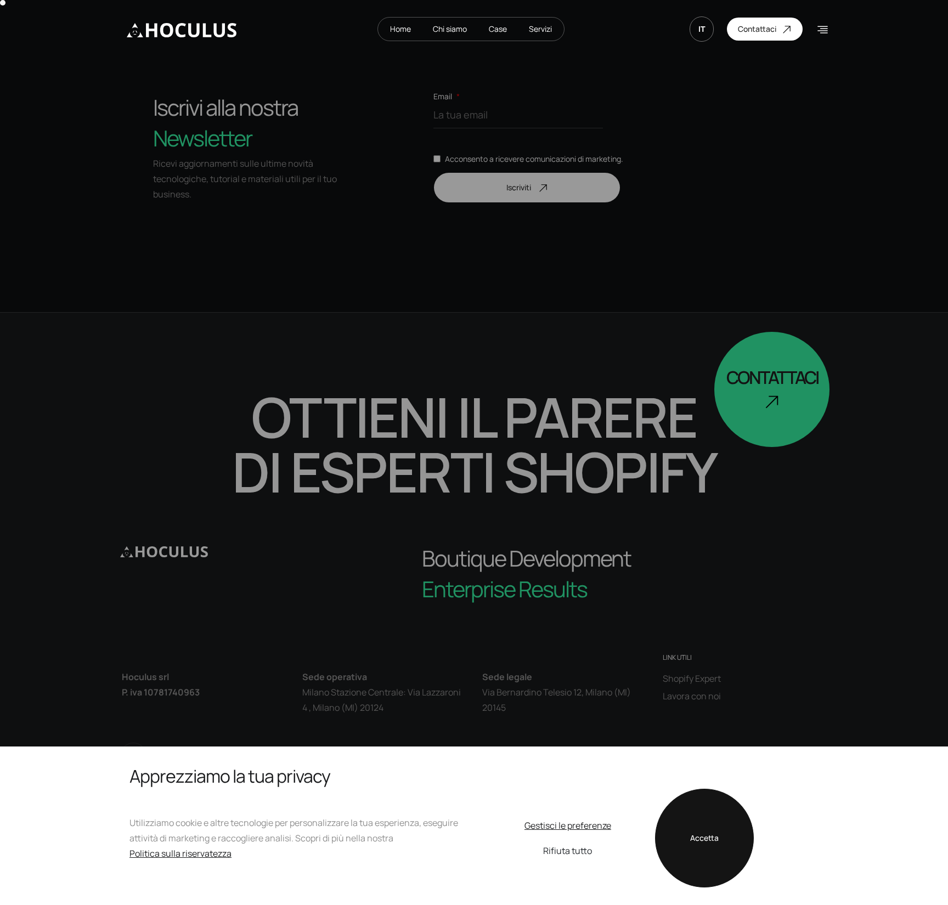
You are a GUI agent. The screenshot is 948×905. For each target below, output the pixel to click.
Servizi (540, 29)
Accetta (704, 838)
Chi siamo (450, 29)
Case (498, 29)
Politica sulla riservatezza (180, 853)
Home (400, 29)
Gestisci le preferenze (567, 825)
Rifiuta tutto (567, 851)
